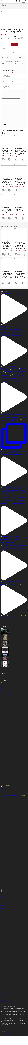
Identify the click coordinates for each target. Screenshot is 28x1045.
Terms (13, 1037)
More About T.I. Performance (7, 1026)
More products (4, 1001)
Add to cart (14, 44)
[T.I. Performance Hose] (5, 640)
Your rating (4, 106)
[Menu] (23, 3)
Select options (18, 191)
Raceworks (14, 72)
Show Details (10, 160)
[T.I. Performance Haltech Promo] (5, 653)
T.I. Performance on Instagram (7, 621)
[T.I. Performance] (11, 1)
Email (3, 102)
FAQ (20, 1037)
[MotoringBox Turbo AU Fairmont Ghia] (5, 633)
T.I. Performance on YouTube (7, 667)
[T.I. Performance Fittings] (5, 646)
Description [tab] (5, 52)
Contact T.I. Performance (6, 1033)
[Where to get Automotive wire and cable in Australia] (5, 666)
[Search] (20, 3)
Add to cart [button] (5, 160)
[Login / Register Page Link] (17, 3)
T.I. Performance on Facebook (7, 675)
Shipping (17, 1037)
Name (3, 97)
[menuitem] (17, 3)
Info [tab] (10, 52)
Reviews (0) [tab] (15, 52)
